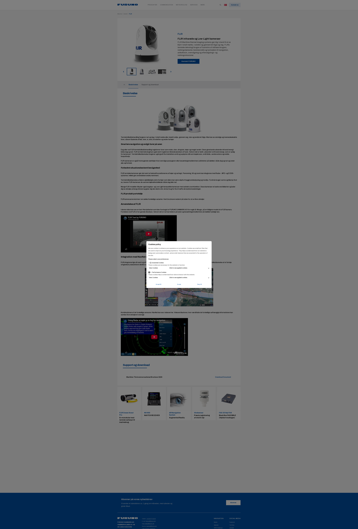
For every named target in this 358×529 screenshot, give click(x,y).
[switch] (150, 272)
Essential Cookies (158, 263)
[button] (179, 268)
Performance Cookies (159, 272)
